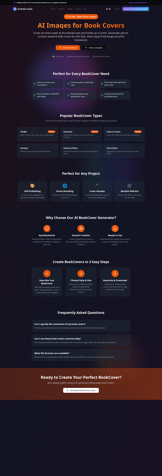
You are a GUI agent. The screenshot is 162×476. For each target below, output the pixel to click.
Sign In (117, 9)
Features (61, 9)
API (85, 9)
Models (70, 9)
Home (53, 9)
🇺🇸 (110, 9)
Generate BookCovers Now (82, 390)
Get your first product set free (135, 9)
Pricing (78, 9)
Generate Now (69, 47)
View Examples (96, 47)
